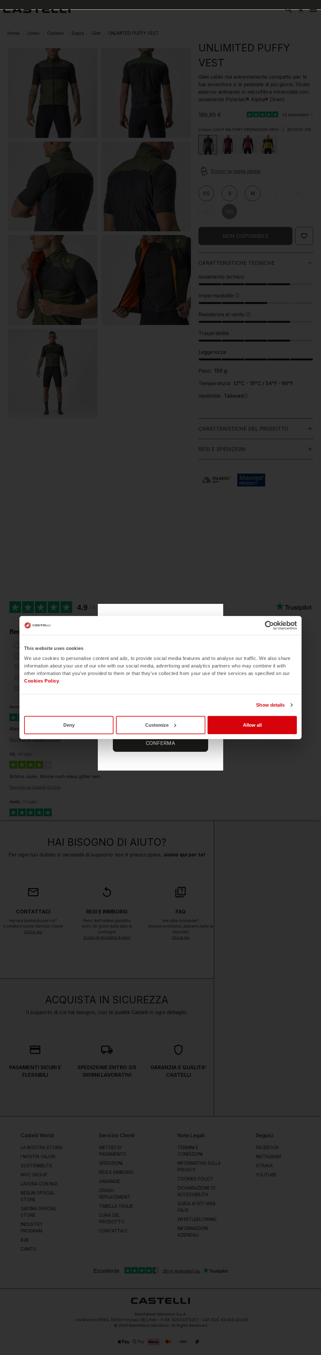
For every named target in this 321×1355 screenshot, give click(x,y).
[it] (37, 9)
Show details (270, 705)
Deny (69, 724)
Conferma (160, 743)
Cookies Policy (41, 680)
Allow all (252, 724)
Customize (157, 724)
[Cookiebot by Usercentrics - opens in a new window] (269, 625)
